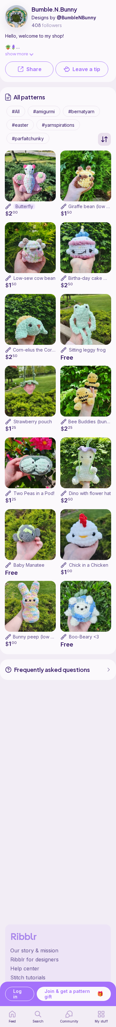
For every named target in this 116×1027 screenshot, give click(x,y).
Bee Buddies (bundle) (91, 421)
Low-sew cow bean (34, 278)
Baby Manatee (29, 565)
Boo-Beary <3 (84, 636)
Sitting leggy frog (87, 350)
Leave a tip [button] (86, 69)
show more (16, 53)
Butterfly (24, 206)
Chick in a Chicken (88, 565)
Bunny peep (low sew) (37, 636)
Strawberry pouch (33, 421)
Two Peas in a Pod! (34, 493)
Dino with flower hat (90, 493)
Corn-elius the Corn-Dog (39, 350)
